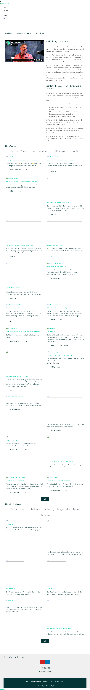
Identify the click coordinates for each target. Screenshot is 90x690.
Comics (14, 509)
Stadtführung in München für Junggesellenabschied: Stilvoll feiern (21, 181)
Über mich (6, 12)
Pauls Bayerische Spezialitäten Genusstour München (18, 400)
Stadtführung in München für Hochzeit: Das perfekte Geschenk (61, 160)
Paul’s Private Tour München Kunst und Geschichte (58, 480)
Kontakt (5, 15)
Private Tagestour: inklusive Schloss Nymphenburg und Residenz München (23, 160)
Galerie (57, 681)
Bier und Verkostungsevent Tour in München (16, 308)
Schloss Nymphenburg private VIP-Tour (56, 245)
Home (5, 7)
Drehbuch (24, 509)
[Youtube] (42, 662)
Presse (62, 681)
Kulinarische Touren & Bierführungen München (58, 202)
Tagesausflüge (75, 151)
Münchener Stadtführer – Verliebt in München (16, 604)
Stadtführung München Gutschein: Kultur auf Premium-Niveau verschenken (64, 421)
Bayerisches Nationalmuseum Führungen (56, 266)
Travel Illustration (10, 524)
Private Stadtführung (40, 151)
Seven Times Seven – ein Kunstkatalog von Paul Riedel (59, 628)
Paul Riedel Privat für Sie (11, 440)
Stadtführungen (58, 151)
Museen (24, 151)
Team (52, 681)
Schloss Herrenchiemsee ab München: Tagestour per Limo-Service (62, 308)
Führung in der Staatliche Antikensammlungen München (60, 461)
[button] (45, 499)
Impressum (46, 681)
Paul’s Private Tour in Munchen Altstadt (15, 480)
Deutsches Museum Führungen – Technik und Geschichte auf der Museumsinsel (21, 288)
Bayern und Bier (50, 588)
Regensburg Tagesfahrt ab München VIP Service (17, 376)
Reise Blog (6, 10)
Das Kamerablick (51, 331)
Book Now (2, 689)
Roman (76, 509)
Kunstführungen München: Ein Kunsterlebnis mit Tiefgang (19, 245)
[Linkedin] (47, 662)
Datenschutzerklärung (36, 681)
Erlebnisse (14, 151)
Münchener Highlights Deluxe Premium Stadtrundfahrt (59, 355)
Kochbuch (35, 509)
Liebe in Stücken (51, 548)
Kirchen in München (10, 588)
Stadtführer (45, 515)
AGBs (27, 681)
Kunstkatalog (48, 509)
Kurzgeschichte (63, 509)
